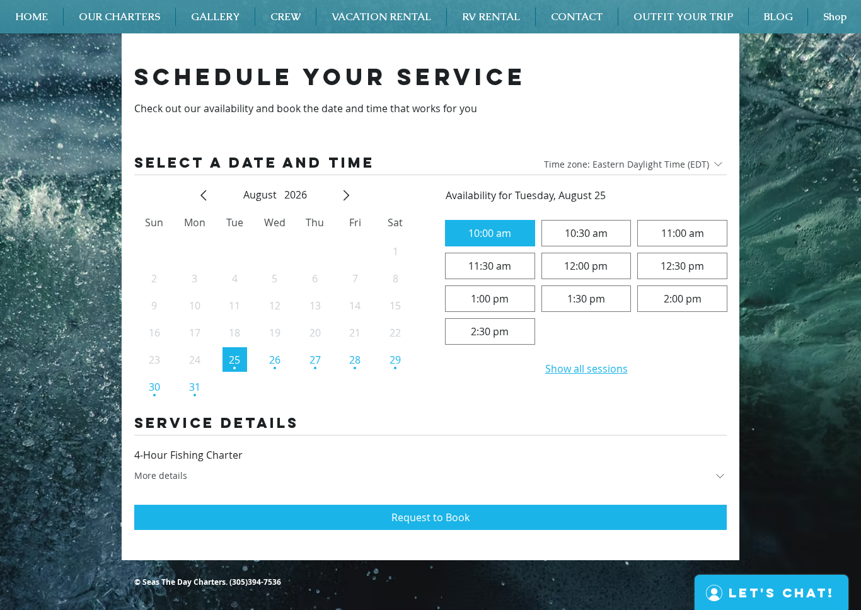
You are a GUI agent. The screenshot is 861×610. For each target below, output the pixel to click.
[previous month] (203, 195)
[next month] (346, 195)
